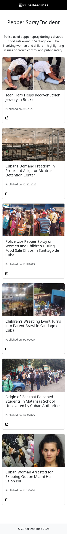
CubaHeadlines (35, 5)
